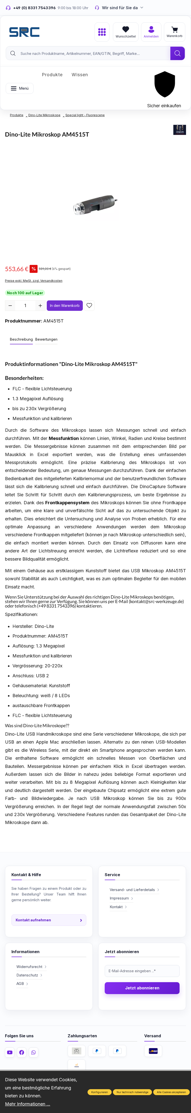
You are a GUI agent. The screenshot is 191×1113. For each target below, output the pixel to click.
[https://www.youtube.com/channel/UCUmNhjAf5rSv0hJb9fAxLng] (9, 1052)
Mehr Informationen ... (27, 1104)
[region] (95, 205)
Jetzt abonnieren (142, 987)
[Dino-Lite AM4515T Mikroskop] (95, 205)
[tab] (21, 339)
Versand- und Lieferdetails (132, 889)
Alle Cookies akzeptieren (171, 1092)
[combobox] (88, 53)
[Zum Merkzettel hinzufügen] (89, 306)
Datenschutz (27, 975)
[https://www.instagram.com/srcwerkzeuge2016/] (33, 1052)
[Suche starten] (177, 53)
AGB (20, 983)
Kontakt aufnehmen (49, 920)
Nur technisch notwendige (132, 1092)
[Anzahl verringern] (10, 306)
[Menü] (102, 32)
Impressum (119, 898)
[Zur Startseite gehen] (24, 32)
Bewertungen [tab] (46, 339)
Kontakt (116, 906)
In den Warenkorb (65, 305)
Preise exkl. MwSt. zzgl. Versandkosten (33, 281)
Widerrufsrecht (29, 966)
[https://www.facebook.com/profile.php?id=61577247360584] (21, 1052)
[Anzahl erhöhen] (40, 306)
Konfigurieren (99, 1092)
